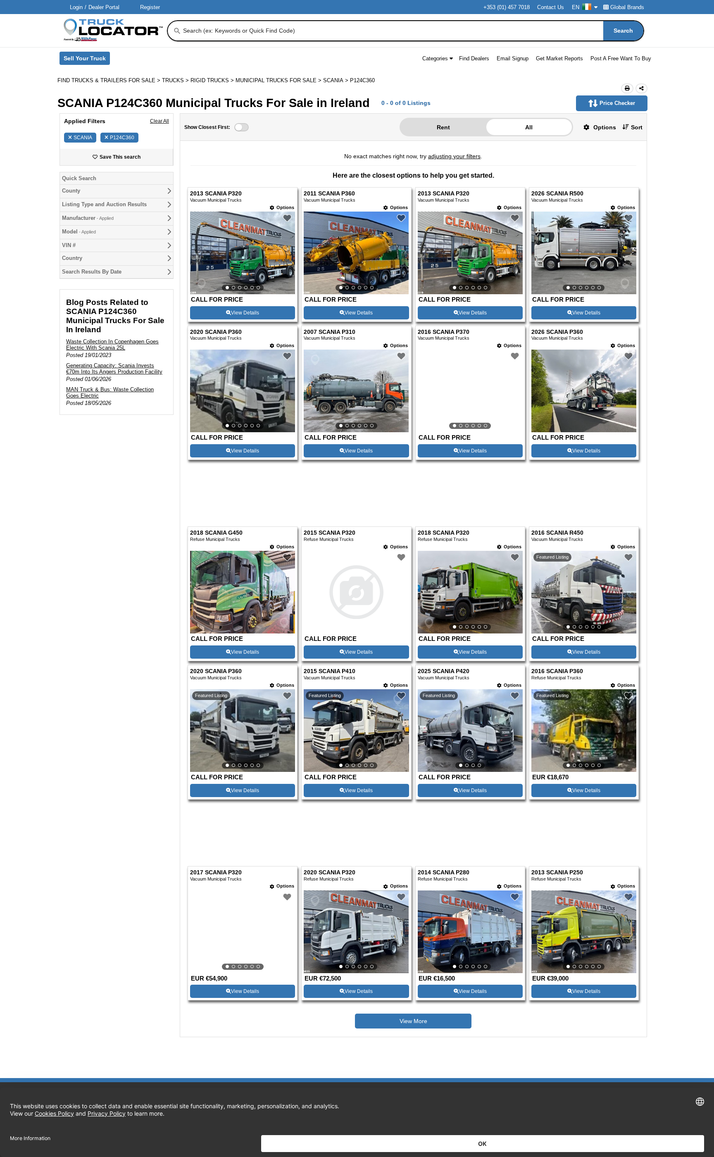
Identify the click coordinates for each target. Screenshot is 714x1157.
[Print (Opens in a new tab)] (627, 88)
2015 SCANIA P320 (329, 482)
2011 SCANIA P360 (329, 193)
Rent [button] (443, 127)
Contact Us (550, 7)
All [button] (529, 127)
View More (413, 919)
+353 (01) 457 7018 (506, 7)
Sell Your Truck (87, 60)
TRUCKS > (176, 80)
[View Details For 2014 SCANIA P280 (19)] (470, 829)
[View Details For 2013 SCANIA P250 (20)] (583, 829)
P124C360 (122, 137)
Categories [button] (435, 58)
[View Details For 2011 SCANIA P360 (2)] (356, 253)
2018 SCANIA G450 (216, 482)
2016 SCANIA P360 (557, 620)
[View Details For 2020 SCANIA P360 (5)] (242, 391)
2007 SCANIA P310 (329, 332)
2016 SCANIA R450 (557, 482)
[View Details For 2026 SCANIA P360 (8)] (583, 429)
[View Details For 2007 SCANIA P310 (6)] (356, 391)
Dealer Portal (103, 7)
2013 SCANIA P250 (557, 770)
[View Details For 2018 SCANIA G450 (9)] (242, 580)
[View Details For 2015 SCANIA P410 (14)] (356, 679)
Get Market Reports (559, 58)
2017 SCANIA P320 (216, 770)
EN (575, 7)
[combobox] (412, 30)
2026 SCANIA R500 (557, 193)
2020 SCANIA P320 (329, 770)
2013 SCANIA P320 (216, 193)
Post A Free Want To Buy (620, 58)
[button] (596, 127)
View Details (245, 313)
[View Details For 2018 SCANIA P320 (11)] (470, 541)
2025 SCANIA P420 (443, 620)
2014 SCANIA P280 (443, 770)
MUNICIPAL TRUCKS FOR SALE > (279, 80)
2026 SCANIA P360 (557, 332)
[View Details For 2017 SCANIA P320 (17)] (242, 829)
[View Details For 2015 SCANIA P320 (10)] (356, 541)
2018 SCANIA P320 (443, 482)
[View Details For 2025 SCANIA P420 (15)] (470, 679)
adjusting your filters (454, 156)
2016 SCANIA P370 (443, 332)
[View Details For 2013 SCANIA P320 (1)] (242, 253)
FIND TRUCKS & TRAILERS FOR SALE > (109, 80)
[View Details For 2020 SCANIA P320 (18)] (356, 829)
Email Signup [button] (512, 58)
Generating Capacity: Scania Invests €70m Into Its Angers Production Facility (114, 368)
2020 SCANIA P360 (216, 332)
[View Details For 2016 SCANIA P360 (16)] (583, 679)
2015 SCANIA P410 (329, 620)
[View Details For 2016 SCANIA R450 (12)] (583, 541)
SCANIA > (336, 80)
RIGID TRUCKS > (213, 80)
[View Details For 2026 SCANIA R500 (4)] (583, 253)
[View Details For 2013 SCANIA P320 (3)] (470, 253)
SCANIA (83, 137)
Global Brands (627, 7)
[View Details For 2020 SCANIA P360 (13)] (242, 679)
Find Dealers (474, 58)
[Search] (177, 31)
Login (76, 7)
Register (150, 7)
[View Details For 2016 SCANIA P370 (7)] (470, 391)
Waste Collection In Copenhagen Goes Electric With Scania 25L (112, 344)
